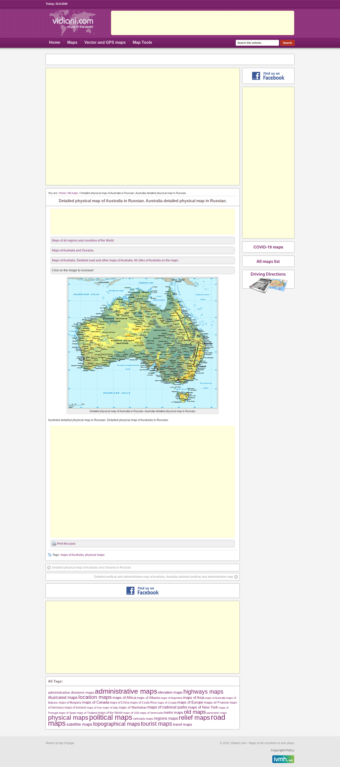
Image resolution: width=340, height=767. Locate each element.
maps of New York (203, 707)
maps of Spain (67, 712)
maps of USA (131, 712)
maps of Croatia (166, 702)
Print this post (66, 543)
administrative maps (126, 691)
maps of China (119, 702)
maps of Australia (72, 555)
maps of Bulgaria (69, 702)
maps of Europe (190, 702)
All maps (73, 193)
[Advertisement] (202, 23)
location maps (95, 697)
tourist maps (156, 723)
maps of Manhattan (133, 707)
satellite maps (79, 724)
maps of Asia (193, 697)
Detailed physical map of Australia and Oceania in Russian (91, 567)
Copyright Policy (282, 750)
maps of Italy (110, 707)
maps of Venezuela (151, 712)
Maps (72, 42)
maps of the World (110, 712)
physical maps (95, 555)
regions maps (166, 718)
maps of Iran (94, 707)
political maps (110, 717)
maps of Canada (95, 702)
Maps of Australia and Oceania (72, 250)
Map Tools (142, 42)
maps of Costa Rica (143, 702)
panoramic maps (217, 712)
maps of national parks (167, 707)
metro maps (173, 712)
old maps (195, 712)
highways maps (203, 691)
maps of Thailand (87, 712)
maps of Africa (124, 697)
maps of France (216, 702)
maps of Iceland (75, 707)
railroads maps (143, 718)
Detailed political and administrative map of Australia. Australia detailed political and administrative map (163, 576)
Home (54, 42)
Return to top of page (60, 743)
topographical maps (116, 724)
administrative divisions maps (71, 692)
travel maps (182, 724)
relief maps (194, 717)
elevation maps (170, 692)
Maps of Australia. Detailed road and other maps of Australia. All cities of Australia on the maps (115, 260)
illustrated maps (63, 697)
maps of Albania (148, 698)
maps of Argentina (171, 697)
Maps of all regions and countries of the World (83, 240)
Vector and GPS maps (105, 42)
